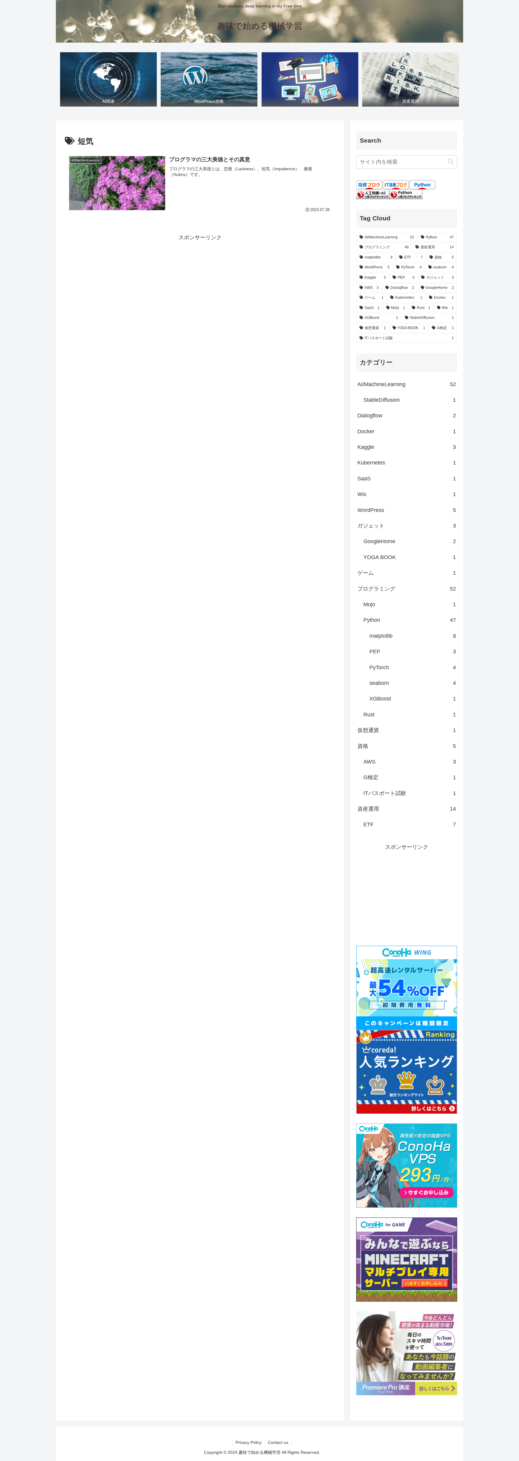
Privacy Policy (248, 1442)
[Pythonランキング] (405, 194)
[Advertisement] (200, 284)
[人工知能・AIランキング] (372, 194)
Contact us (278, 1442)
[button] (450, 161)
